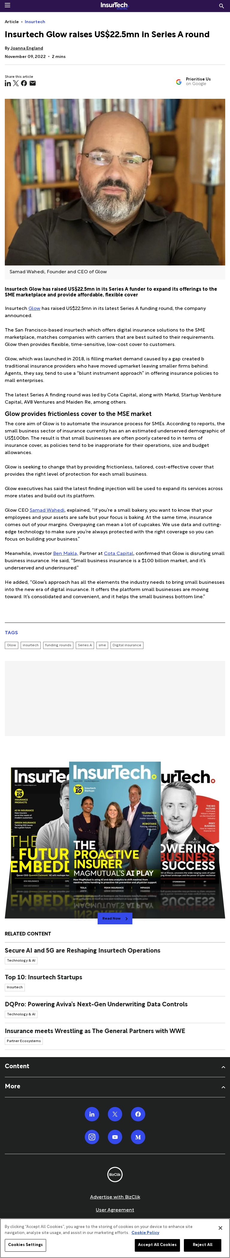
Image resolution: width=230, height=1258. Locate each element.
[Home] (115, 6)
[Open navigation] (7, 5)
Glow (34, 308)
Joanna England (26, 48)
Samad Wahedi (47, 510)
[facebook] (24, 83)
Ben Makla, (65, 553)
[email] (32, 83)
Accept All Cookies (157, 1245)
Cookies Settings (25, 1245)
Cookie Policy (145, 1233)
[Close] (220, 1228)
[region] (115, 1238)
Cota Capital (118, 553)
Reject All (202, 1245)
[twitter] (16, 83)
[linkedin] (8, 83)
